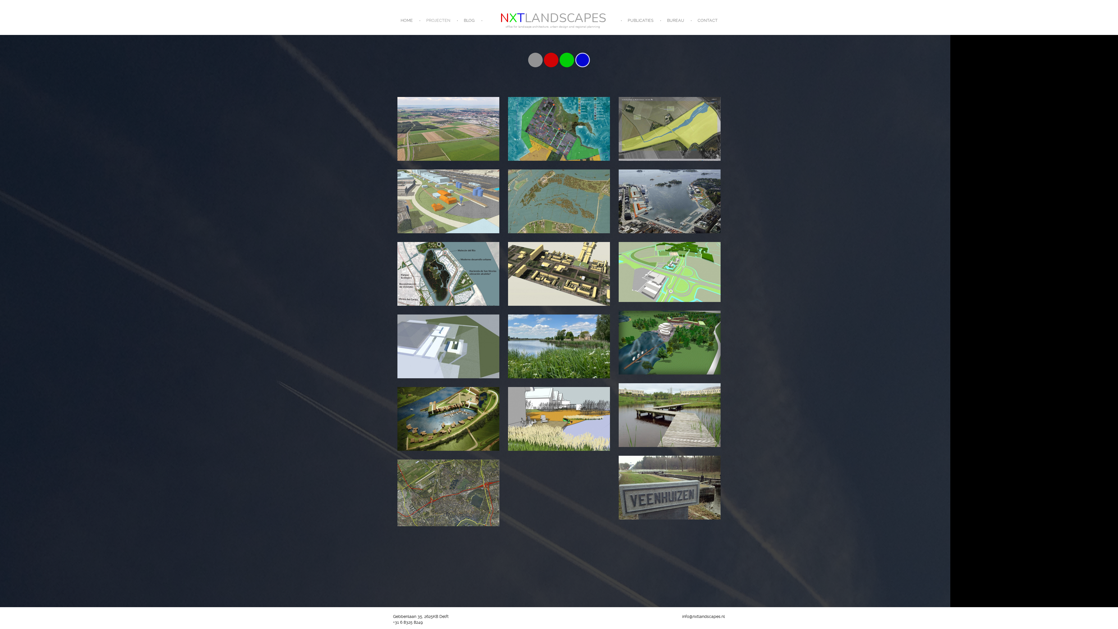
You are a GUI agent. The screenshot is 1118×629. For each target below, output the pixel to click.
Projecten (438, 20)
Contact (708, 20)
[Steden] (551, 60)
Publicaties (641, 20)
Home (407, 20)
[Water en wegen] (582, 60)
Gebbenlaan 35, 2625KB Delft (421, 616)
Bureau (675, 20)
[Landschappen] (567, 60)
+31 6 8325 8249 (408, 622)
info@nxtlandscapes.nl (703, 616)
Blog (469, 20)
